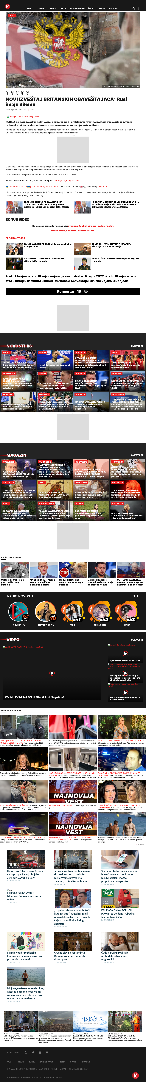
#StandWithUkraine (18, 186)
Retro (64, 8)
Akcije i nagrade (59, 1069)
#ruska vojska (101, 281)
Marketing (44, 1069)
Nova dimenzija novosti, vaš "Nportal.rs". (73, 230)
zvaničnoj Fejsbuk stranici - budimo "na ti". (91, 226)
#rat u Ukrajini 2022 (89, 276)
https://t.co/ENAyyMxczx (67, 180)
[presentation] (134, 596)
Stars (53, 8)
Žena (90, 8)
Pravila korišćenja (78, 1069)
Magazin (16, 455)
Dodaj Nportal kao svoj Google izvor (24, 117)
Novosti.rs (19, 346)
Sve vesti (137, 346)
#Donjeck (120, 281)
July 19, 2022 (104, 186)
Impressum (31, 1069)
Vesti (41, 8)
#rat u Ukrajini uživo (120, 276)
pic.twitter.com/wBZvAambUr (44, 186)
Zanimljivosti (77, 8)
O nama (11, 1069)
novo (29, 8)
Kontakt (20, 1069)
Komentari (69, 291)
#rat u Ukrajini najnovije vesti (50, 276)
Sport (102, 8)
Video (12, 639)
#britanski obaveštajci (72, 281)
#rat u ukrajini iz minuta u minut (29, 281)
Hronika (113, 8)
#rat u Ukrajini (16, 276)
